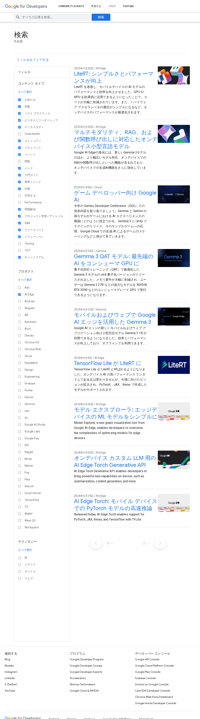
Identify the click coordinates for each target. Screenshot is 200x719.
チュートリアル (34, 257)
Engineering (32, 376)
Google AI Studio (35, 424)
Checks (29, 335)
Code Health (32, 133)
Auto (28, 328)
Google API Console (147, 659)
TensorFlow (32, 500)
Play (27, 479)
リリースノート (34, 229)
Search (29, 486)
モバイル (30, 571)
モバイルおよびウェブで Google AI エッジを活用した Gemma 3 (115, 318)
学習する (96, 6)
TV (26, 506)
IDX (27, 445)
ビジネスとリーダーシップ (41, 120)
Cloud (28, 356)
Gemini (29, 397)
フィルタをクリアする (33, 60)
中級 (27, 188)
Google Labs (32, 431)
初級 (27, 106)
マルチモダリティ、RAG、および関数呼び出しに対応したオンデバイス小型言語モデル (116, 139)
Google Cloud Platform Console (154, 665)
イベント (30, 154)
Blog (7, 659)
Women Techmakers (82, 684)
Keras (28, 458)
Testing (29, 243)
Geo (27, 410)
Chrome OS (32, 342)
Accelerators (78, 678)
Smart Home (33, 493)
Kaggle (29, 452)
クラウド (30, 564)
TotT (28, 250)
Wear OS (30, 520)
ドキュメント (33, 147)
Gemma (30, 404)
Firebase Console (145, 678)
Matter (29, 465)
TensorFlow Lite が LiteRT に (108, 363)
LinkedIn (10, 678)
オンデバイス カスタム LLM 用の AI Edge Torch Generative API (115, 461)
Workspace (32, 527)
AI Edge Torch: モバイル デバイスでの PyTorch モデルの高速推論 (115, 505)
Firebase (30, 383)
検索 (101, 17)
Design (29, 369)
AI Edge (29, 294)
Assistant (31, 321)
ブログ (112, 6)
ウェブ (29, 578)
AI (26, 557)
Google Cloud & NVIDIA (84, 690)
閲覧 (27, 161)
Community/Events (71, 6)
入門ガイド (31, 175)
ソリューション (34, 236)
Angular (30, 308)
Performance (33, 202)
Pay (27, 472)
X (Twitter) (11, 684)
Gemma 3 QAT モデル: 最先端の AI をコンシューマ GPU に (114, 260)
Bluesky (9, 665)
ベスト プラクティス (37, 113)
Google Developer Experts (86, 672)
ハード (29, 168)
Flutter (29, 390)
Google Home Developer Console (155, 703)
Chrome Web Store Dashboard (154, 697)
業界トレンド (33, 181)
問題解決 (30, 209)
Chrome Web (33, 349)
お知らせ (30, 99)
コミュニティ (33, 140)
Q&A (27, 223)
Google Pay (32, 438)
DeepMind (31, 362)
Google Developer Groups (86, 665)
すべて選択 (25, 91)
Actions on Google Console (152, 684)
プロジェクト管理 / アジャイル (44, 216)
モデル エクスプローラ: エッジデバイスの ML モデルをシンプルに (116, 413)
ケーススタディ (34, 127)
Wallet (28, 513)
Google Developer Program (87, 659)
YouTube (128, 6)
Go (26, 417)
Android (30, 301)
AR (26, 315)
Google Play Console (147, 672)
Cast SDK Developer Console (152, 690)
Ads (27, 287)
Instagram (11, 672)
